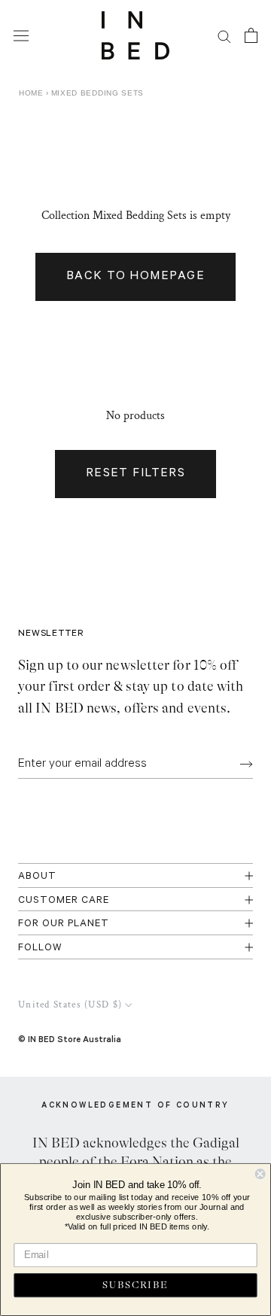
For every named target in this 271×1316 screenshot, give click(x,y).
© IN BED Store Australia (69, 1039)
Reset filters (136, 474)
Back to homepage (135, 277)
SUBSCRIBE (135, 1285)
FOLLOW (40, 948)
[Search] (224, 35)
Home (31, 93)
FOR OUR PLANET (63, 924)
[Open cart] (251, 35)
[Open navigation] (21, 35)
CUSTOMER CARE (63, 901)
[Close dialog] (260, 1174)
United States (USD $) (70, 1004)
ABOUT (37, 877)
